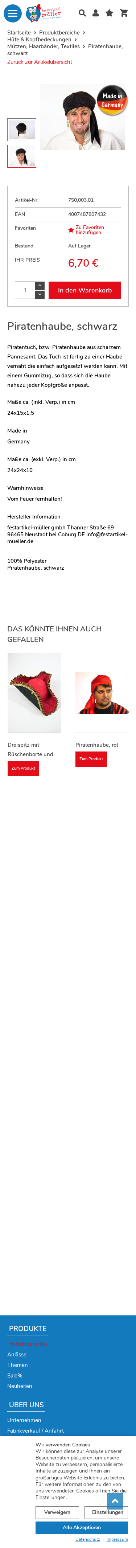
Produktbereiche (27, 1344)
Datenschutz (87, 1539)
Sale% (14, 1375)
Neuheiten (19, 1386)
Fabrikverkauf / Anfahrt (35, 1430)
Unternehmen (24, 1420)
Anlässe (16, 1354)
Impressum (117, 1539)
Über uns (26, 1405)
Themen (17, 1365)
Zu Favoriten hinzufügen (90, 230)
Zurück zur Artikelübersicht (39, 62)
